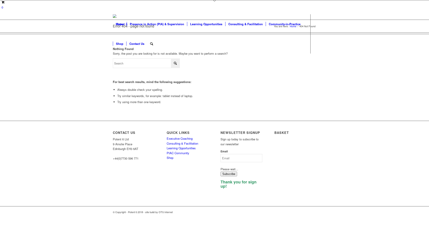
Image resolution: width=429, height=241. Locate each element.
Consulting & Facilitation (182, 143)
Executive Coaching (180, 138)
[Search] (151, 44)
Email (224, 151)
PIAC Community (178, 153)
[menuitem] (120, 24)
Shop (170, 158)
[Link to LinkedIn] (114, 63)
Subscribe (228, 174)
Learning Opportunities (181, 148)
